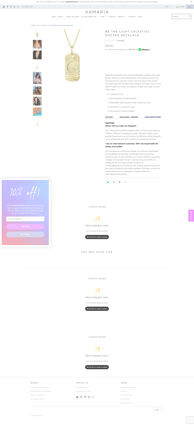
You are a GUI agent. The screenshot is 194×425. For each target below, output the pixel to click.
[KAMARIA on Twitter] (4, 7)
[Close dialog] (48, 180)
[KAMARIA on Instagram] (14, 7)
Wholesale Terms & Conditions (41, 391)
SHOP (60, 17)
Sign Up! (25, 227)
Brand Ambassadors (37, 395)
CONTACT (132, 17)
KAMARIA (39, 415)
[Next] (101, 59)
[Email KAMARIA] (18, 7)
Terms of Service (126, 403)
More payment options (147, 71)
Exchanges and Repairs (128, 387)
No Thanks (25, 234)
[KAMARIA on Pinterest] (11, 7)
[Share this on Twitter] (107, 182)
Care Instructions (126, 395)
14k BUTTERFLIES (89, 17)
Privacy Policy (125, 399)
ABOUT (121, 17)
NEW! (54, 17)
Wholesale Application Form (40, 387)
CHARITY (112, 17)
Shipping (124, 391)
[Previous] (45, 59)
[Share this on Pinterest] (119, 182)
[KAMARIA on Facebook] (7, 7)
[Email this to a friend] (125, 182)
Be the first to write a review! (97, 237)
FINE (102, 17)
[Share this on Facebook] (113, 182)
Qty (106, 54)
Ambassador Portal (37, 399)
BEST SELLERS (73, 17)
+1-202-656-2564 (26, 7)
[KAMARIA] (97, 12)
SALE (140, 17)
